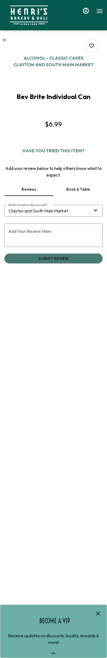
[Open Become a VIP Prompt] (53, 653)
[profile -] (86, 10)
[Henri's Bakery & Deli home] (29, 15)
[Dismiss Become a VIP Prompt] (98, 613)
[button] (6, 40)
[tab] (29, 189)
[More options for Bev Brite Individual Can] (91, 45)
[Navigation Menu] (100, 11)
